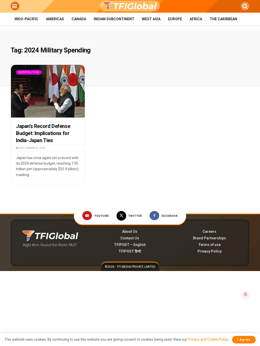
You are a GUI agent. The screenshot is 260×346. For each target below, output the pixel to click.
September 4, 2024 (31, 148)
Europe (175, 19)
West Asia (151, 19)
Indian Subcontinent (114, 19)
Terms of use (209, 245)
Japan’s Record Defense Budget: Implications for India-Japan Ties (43, 133)
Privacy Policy (210, 251)
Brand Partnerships (209, 238)
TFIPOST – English (130, 245)
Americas (55, 19)
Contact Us (129, 238)
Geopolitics (29, 72)
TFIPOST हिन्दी (130, 251)
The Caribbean (223, 19)
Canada (79, 19)
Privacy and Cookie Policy (208, 339)
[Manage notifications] (245, 294)
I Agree (244, 339)
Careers (209, 231)
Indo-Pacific (26, 19)
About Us (129, 231)
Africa (196, 19)
